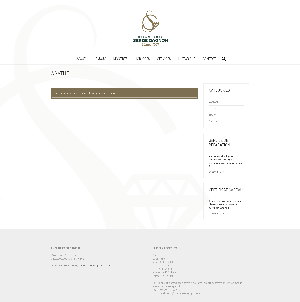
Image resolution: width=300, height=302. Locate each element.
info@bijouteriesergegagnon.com (95, 265)
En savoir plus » (216, 171)
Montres (120, 59)
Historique (186, 59)
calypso (213, 108)
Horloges (142, 59)
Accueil (82, 59)
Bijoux (100, 59)
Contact (209, 59)
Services (164, 59)
